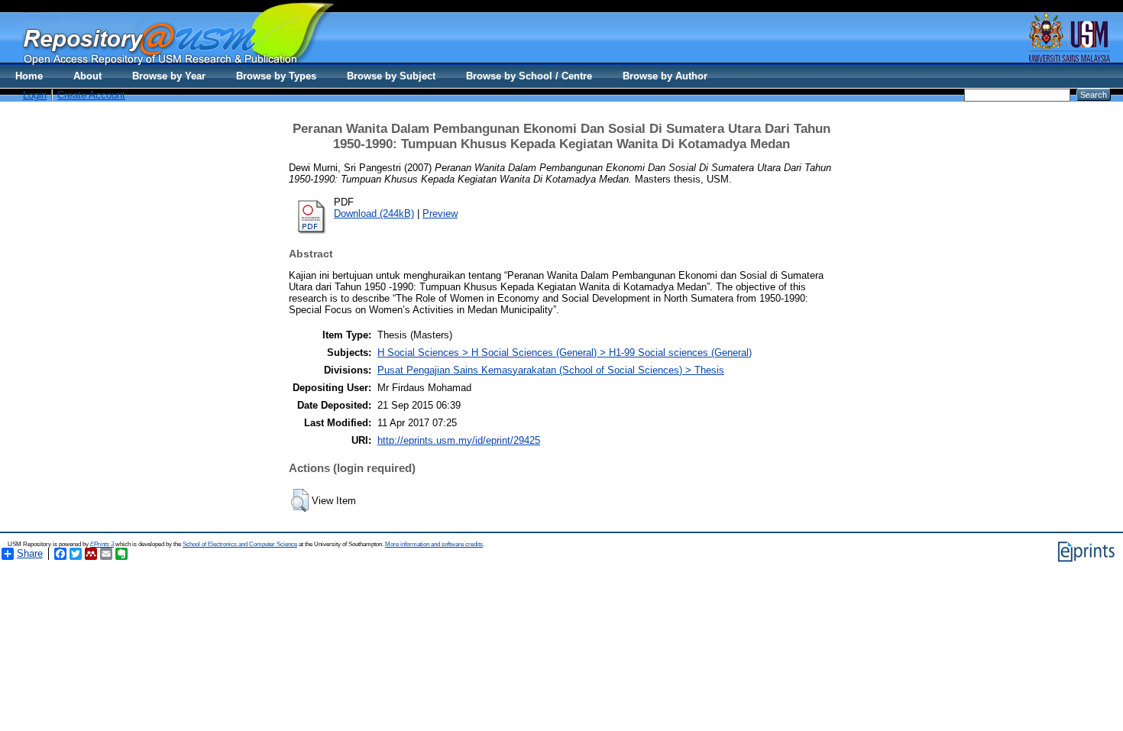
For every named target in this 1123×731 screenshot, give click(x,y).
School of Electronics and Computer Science (240, 544)
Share (30, 553)
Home (29, 76)
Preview (440, 213)
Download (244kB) (374, 213)
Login (35, 95)
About (87, 76)
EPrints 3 (102, 544)
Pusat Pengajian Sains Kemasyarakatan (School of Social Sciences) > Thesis (550, 370)
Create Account (91, 95)
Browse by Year (169, 76)
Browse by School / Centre (529, 76)
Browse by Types (276, 76)
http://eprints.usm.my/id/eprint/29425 (458, 440)
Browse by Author (665, 76)
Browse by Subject (391, 76)
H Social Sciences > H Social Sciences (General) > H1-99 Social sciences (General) (564, 352)
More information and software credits (434, 544)
